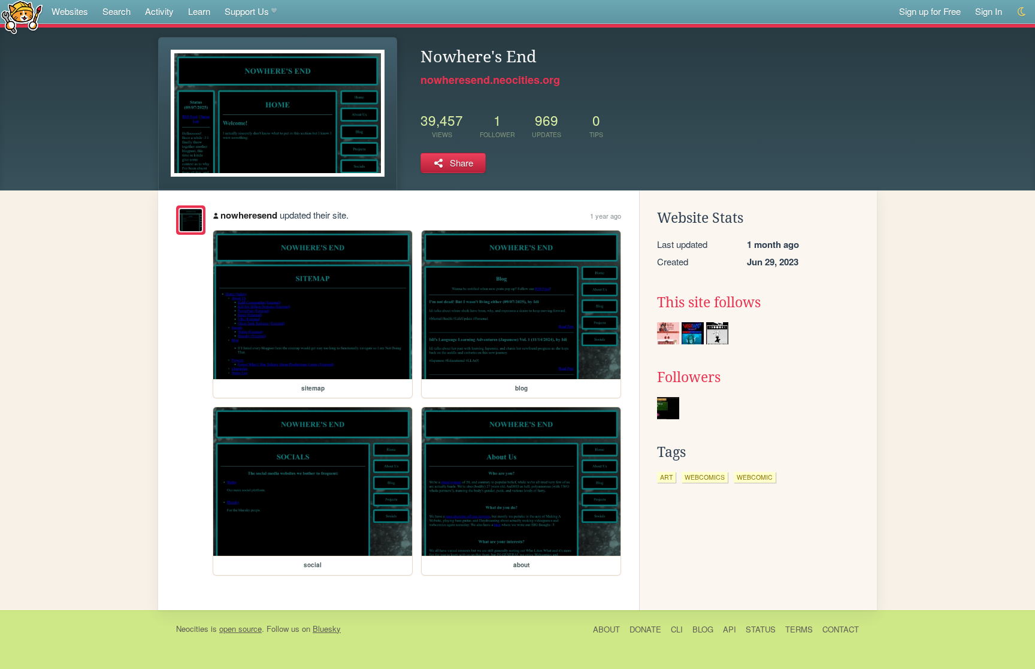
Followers (689, 377)
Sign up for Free (930, 11)
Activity (159, 11)
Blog (702, 629)
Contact (840, 629)
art (666, 477)
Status (761, 629)
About (606, 629)
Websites (70, 11)
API (729, 629)
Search (116, 11)
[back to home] (22, 16)
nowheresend (248, 215)
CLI (677, 629)
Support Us (247, 11)
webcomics (705, 477)
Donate (645, 629)
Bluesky (327, 628)
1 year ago (605, 215)
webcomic (755, 477)
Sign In (988, 11)
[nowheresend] (190, 220)
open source (240, 628)
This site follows (709, 302)
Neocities (192, 628)
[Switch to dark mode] (1022, 11)
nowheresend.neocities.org (490, 79)
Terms (799, 629)
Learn (199, 11)
